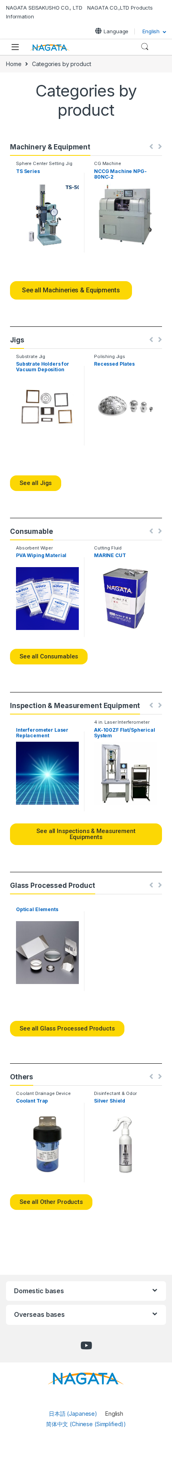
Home (13, 63)
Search (144, 46)
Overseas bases (39, 1314)
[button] (71, 290)
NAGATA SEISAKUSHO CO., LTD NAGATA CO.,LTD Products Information (79, 12)
